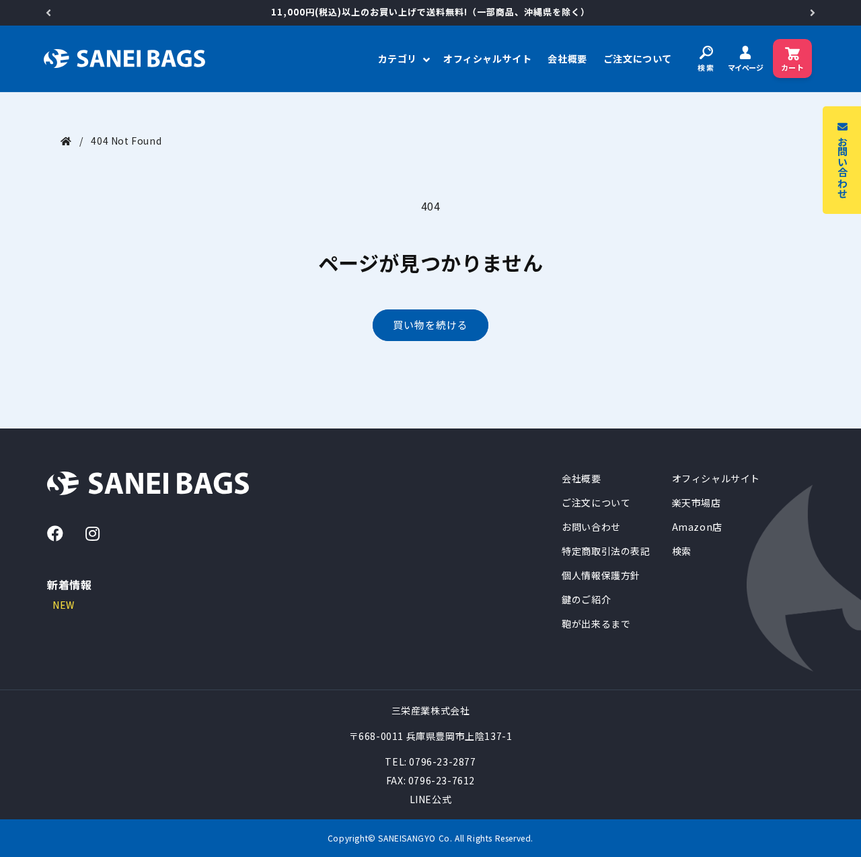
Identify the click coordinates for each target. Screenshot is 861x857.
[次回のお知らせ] (812, 13)
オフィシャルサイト (716, 478)
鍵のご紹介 (586, 599)
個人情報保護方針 (601, 575)
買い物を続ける (430, 325)
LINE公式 (431, 799)
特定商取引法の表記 (606, 551)
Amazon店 (697, 526)
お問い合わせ (591, 526)
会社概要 (581, 478)
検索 (681, 551)
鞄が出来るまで (596, 623)
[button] (402, 58)
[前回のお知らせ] (48, 13)
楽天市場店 (696, 502)
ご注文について (596, 502)
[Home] (66, 140)
